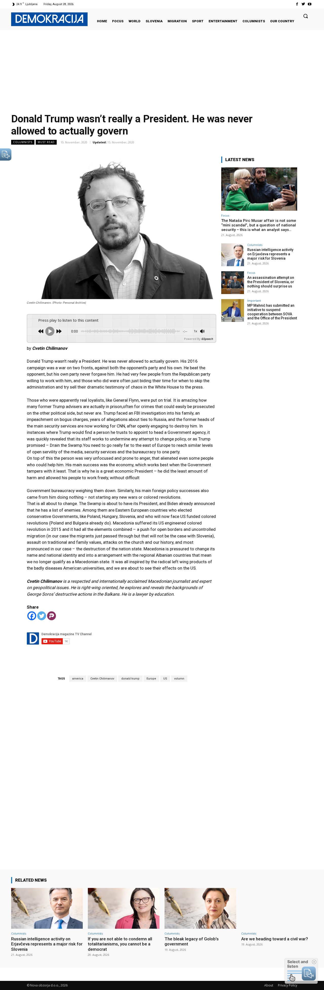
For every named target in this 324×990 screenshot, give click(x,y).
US (165, 678)
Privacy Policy (287, 985)
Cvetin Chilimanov (102, 678)
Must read (46, 142)
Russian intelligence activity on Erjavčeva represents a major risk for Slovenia (270, 254)
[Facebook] (297, 4)
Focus (225, 215)
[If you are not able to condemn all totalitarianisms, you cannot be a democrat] (123, 908)
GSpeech (207, 338)
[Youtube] (310, 4)
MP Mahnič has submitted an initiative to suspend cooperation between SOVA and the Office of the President (272, 311)
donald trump (130, 678)
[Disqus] (121, 768)
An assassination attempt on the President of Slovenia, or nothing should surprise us (270, 282)
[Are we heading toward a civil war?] (277, 908)
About (268, 985)
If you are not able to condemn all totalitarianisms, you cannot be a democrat (120, 944)
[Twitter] (303, 4)
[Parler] (51, 615)
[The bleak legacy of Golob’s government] (200, 908)
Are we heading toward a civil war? (274, 938)
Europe (151, 678)
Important (254, 300)
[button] (305, 16)
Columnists (22, 142)
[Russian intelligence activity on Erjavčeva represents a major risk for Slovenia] (232, 254)
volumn (179, 678)
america (77, 678)
